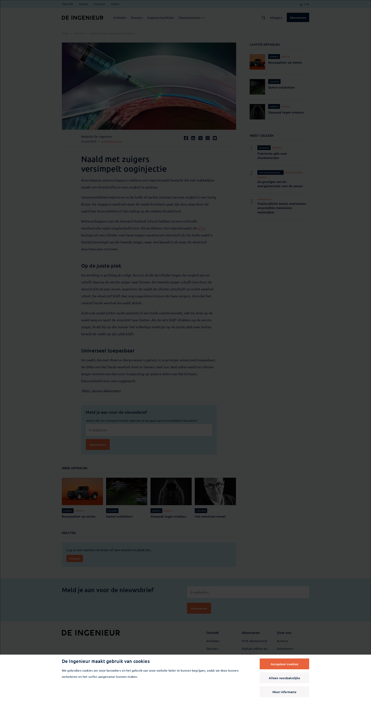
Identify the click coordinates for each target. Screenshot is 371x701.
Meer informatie (284, 692)
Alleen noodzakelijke (284, 678)
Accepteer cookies (284, 664)
